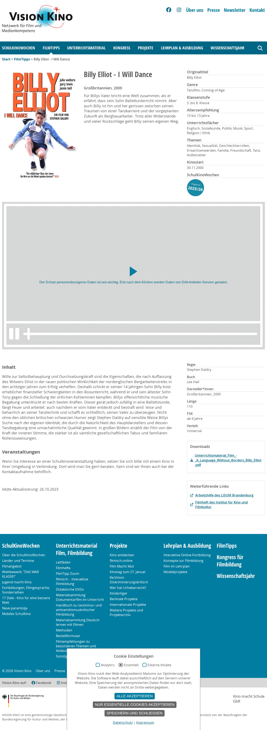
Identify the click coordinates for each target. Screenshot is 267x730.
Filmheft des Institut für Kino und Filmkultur (221, 504)
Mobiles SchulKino (16, 613)
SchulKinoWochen (18, 48)
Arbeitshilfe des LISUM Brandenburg (224, 495)
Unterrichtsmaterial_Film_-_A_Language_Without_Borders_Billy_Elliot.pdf (228, 460)
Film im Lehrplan (177, 566)
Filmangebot (12, 566)
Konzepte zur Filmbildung (183, 560)
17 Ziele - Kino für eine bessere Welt (26, 600)
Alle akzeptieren (135, 696)
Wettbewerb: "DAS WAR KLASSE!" (20, 574)
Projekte (145, 48)
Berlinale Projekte (123, 599)
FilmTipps (51, 48)
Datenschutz (123, 722)
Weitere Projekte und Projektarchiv (126, 612)
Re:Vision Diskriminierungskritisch (129, 579)
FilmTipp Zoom (67, 573)
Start (6, 59)
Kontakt (257, 10)
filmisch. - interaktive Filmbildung (72, 581)
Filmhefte (63, 568)
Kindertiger (118, 593)
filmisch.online (121, 560)
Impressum (145, 722)
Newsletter (235, 10)
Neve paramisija (14, 608)
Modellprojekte (175, 572)
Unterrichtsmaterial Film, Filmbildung (76, 549)
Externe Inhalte (159, 665)
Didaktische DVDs (70, 589)
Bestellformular (68, 636)
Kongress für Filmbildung (230, 561)
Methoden (64, 630)
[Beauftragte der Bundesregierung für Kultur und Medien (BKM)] (23, 702)
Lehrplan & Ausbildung (182, 48)
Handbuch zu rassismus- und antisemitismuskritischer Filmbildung (79, 610)
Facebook (43, 682)
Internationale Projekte (128, 604)
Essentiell (131, 665)
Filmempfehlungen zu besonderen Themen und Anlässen (76, 646)
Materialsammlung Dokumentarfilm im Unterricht (80, 597)
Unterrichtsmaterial (86, 48)
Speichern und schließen (134, 713)
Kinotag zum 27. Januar (128, 572)
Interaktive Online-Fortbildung (187, 555)
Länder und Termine (18, 560)
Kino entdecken (122, 555)
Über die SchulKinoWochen (23, 555)
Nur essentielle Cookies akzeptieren (134, 704)
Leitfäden (63, 562)
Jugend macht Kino (17, 582)
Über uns (194, 10)
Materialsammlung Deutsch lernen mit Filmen (77, 622)
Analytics (108, 665)
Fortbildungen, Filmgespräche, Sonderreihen (26, 590)
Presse (213, 10)
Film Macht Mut (122, 566)
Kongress (121, 48)
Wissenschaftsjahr (227, 48)
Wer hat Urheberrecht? (128, 587)
